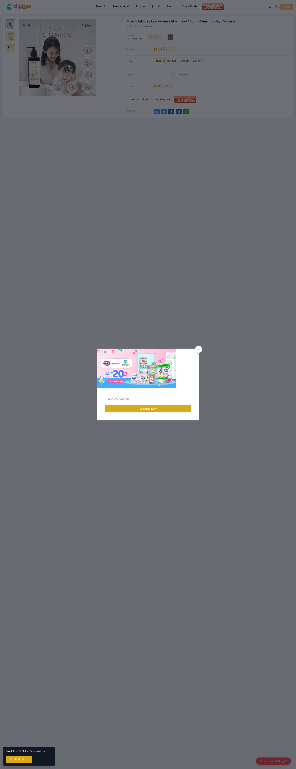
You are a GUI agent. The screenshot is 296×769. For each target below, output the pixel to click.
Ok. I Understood (19, 759)
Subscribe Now (148, 408)
